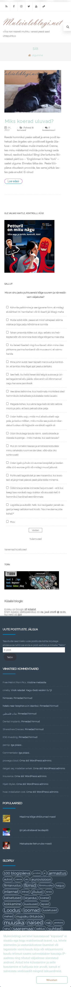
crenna (18, 879)
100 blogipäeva (17, 873)
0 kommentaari (48, 128)
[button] (19, 979)
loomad (31, 910)
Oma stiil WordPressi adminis (35, 760)
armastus (57, 873)
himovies (8, 698)
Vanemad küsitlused (15, 549)
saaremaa (23, 928)
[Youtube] (36, 6)
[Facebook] (13, 6)
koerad (44, 898)
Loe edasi (13, 181)
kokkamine (12, 904)
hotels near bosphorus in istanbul (21, 705)
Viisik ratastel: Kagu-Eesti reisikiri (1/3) (31, 690)
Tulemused (35, 539)
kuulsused (31, 904)
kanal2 (49, 892)
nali (48, 922)
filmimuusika (46, 885)
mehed (8, 916)
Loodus (12, 910)
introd (25, 891)
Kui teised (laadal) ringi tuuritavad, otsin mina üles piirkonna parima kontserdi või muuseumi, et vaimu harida (35, 349)
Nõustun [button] (51, 979)
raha (7, 928)
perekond (58, 922)
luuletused (50, 910)
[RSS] (6, 6)
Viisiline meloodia (36, 682)
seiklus (40, 928)
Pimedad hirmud (23, 698)
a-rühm (37, 873)
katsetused (12, 898)
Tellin (10, 657)
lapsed (45, 904)
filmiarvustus (12, 885)
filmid (30, 885)
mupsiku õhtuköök (29, 916)
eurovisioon (41, 879)
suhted (55, 928)
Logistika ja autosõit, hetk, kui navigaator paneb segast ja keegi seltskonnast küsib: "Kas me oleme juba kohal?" (35, 509)
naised (35, 922)
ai (45, 873)
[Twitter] (28, 6)
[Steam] (43, 6)
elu (26, 879)
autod (8, 879)
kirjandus (31, 898)
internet (11, 891)
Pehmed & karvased (25, 128)
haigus (60, 885)
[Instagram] (21, 6)
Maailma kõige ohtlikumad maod (38, 816)
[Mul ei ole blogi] (33, 28)
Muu (12, 521)
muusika (14, 922)
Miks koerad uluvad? (29, 121)
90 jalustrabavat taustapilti (34, 830)
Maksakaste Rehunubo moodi (36, 843)
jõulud (37, 892)
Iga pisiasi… (17, 745)
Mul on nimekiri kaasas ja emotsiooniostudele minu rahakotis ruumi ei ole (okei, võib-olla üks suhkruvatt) (32, 450)
